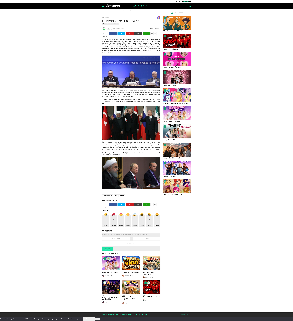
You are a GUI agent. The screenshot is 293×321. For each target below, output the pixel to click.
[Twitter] (143, 314)
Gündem (105, 17)
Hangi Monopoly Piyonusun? (148, 273)
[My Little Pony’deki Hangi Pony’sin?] (177, 95)
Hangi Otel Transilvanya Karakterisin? (110, 298)
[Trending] (104, 258)
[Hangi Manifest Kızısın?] (177, 131)
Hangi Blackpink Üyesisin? (172, 67)
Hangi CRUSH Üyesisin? (151, 297)
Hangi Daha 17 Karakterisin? (173, 158)
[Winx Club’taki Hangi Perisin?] (177, 186)
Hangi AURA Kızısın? (170, 176)
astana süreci (107, 195)
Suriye (122, 195)
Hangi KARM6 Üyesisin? (110, 272)
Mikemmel (157, 225)
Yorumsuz (105, 225)
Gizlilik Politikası (121, 314)
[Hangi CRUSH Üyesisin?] (151, 287)
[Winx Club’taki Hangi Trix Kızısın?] (177, 23)
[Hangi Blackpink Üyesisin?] (177, 59)
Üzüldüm (149, 225)
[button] (177, 1)
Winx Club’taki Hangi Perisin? (173, 194)
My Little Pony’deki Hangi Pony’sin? (175, 103)
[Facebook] (136, 314)
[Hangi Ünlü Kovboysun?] (131, 263)
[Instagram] (139, 314)
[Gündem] (158, 17)
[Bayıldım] (128, 258)
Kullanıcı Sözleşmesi (108, 314)
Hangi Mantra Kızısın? (170, 85)
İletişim (130, 314)
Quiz (103, 295)
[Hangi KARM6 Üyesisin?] (111, 263)
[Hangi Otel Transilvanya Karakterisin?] (111, 287)
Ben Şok (135, 225)
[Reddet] (97, 319)
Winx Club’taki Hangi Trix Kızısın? (174, 31)
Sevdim (128, 225)
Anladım (89, 319)
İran (116, 195)
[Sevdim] (148, 258)
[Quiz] (108, 258)
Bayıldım (121, 225)
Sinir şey (114, 225)
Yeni (137, 6)
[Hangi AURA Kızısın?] (177, 168)
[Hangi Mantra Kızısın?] (177, 77)
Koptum (142, 225)
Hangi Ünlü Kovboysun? (130, 272)
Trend (129, 6)
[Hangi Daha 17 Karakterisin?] (177, 150)
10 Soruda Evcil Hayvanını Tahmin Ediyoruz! (128, 298)
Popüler (146, 6)
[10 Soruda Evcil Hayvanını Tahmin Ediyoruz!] (131, 287)
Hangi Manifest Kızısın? (171, 140)
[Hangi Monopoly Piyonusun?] (151, 263)
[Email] (146, 314)
